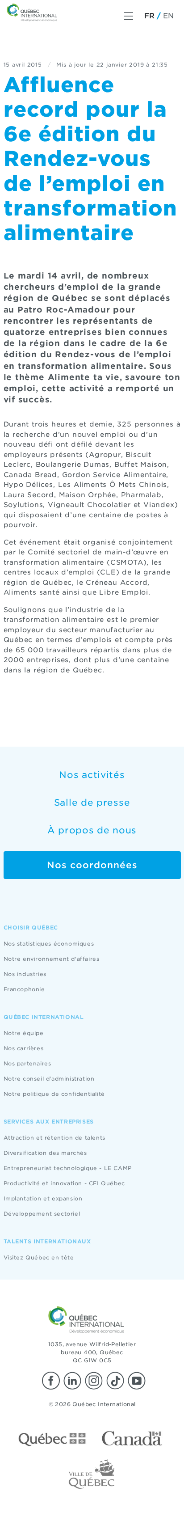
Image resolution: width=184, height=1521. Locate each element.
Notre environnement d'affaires (52, 958)
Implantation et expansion (43, 1198)
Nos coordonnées (92, 865)
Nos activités (92, 774)
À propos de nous (92, 830)
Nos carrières (24, 1048)
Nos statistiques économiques (49, 943)
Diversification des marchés (45, 1152)
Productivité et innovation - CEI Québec (64, 1183)
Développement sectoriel (42, 1213)
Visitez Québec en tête (39, 1257)
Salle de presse (92, 802)
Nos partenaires (27, 1063)
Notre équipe (24, 1033)
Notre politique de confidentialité (54, 1093)
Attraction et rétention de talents (54, 1137)
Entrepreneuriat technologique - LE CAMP (68, 1168)
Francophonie (24, 989)
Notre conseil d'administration (49, 1078)
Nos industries (25, 974)
